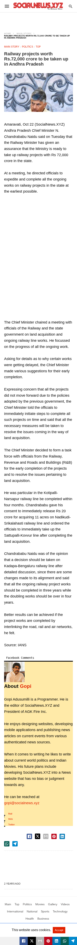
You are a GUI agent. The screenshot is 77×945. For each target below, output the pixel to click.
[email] (40, 941)
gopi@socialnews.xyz (21, 803)
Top (38, 46)
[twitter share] (37, 836)
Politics (27, 46)
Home (7, 33)
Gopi (25, 686)
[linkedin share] (62, 836)
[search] (70, 6)
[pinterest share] (54, 836)
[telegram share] (15, 843)
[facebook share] (29, 836)
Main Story (24, 33)
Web (10, 819)
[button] (38, 92)
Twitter (11, 824)
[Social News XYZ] (38, 6)
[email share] (45, 836)
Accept (59, 930)
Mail (10, 813)
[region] (38, 20)
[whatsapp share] (6, 843)
